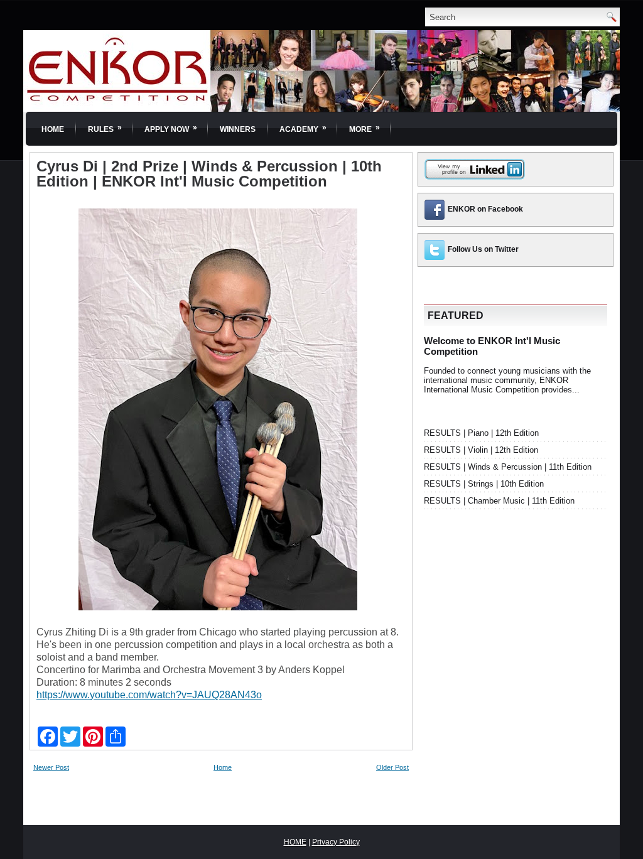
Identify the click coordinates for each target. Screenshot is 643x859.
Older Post (392, 767)
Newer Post (51, 767)
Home (52, 129)
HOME (295, 842)
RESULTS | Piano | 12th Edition (481, 433)
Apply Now (170, 128)
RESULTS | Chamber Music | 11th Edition (499, 500)
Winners (238, 129)
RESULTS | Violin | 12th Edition (481, 450)
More (364, 128)
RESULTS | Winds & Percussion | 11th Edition (508, 467)
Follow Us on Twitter (483, 249)
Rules (105, 128)
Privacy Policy (336, 842)
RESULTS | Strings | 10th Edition (484, 484)
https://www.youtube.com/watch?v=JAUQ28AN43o (149, 694)
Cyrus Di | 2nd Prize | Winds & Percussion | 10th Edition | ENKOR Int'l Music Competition (209, 174)
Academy (303, 128)
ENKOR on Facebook (485, 209)
